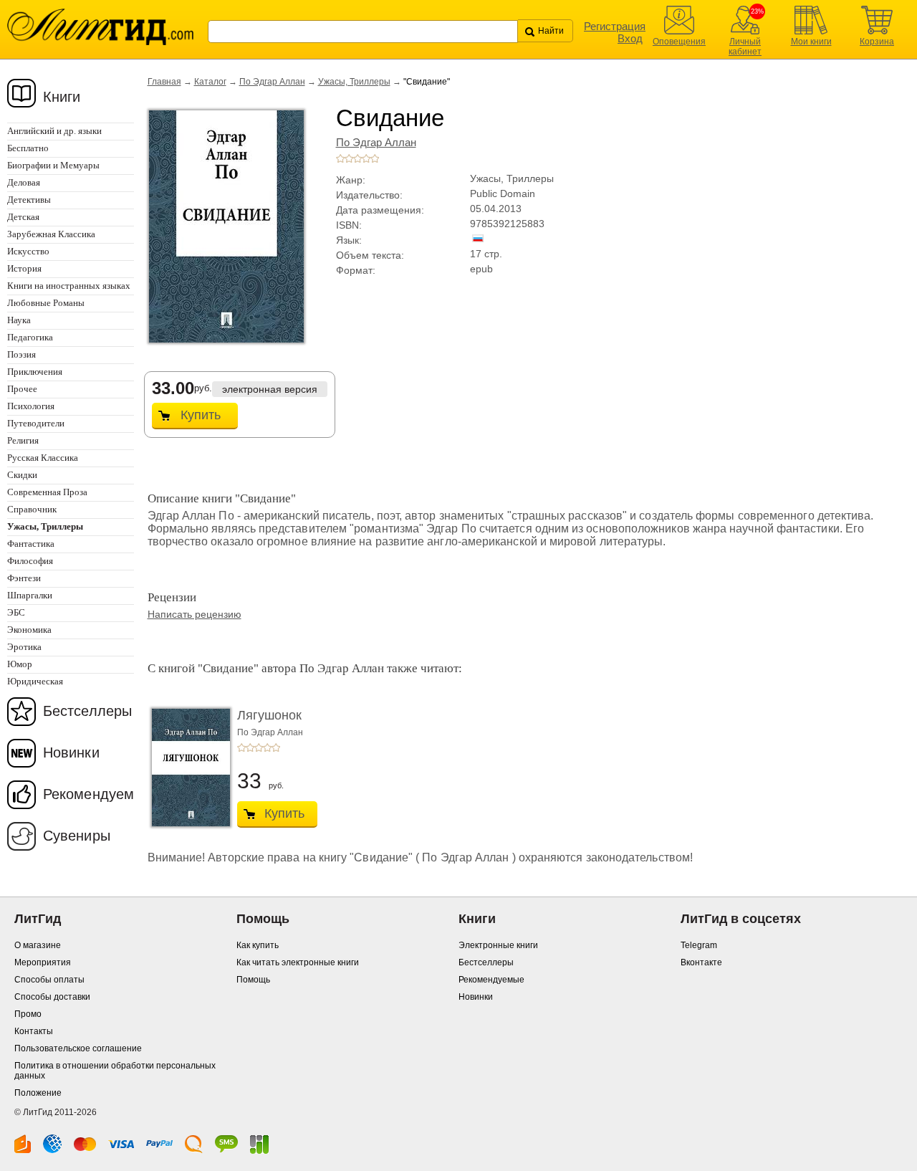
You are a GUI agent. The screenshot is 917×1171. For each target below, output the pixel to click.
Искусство (28, 251)
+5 (374, 158)
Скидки (22, 474)
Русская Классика (42, 457)
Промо (28, 1014)
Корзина (877, 42)
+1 (340, 158)
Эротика (24, 646)
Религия (23, 440)
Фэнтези (24, 578)
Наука (19, 320)
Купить (201, 415)
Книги (62, 97)
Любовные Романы (46, 302)
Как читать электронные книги (297, 962)
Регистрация (614, 26)
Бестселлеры (87, 711)
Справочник (32, 509)
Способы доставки (52, 997)
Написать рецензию (194, 614)
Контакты (33, 1031)
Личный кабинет (745, 47)
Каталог (210, 82)
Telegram (699, 945)
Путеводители (35, 423)
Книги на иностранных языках (68, 285)
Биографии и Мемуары (53, 165)
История (24, 268)
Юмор (19, 664)
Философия (30, 560)
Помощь (253, 980)
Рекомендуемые (491, 980)
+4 (366, 158)
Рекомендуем (88, 794)
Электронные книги (498, 945)
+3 (357, 158)
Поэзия (21, 354)
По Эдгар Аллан (272, 82)
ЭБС (16, 612)
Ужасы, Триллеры (354, 82)
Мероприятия (42, 962)
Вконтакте (701, 962)
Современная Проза (47, 492)
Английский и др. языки (54, 130)
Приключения (34, 371)
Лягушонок (269, 715)
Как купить (257, 945)
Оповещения (679, 42)
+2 (349, 158)
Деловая (23, 182)
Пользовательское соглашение (78, 1048)
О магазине (37, 945)
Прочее (22, 388)
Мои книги (811, 42)
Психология (30, 406)
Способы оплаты (49, 980)
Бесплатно (28, 148)
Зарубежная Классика (51, 234)
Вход (630, 38)
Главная (164, 82)
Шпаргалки (29, 595)
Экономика (29, 629)
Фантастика (30, 543)
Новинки (71, 752)
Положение (38, 1093)
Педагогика (30, 337)
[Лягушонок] (187, 767)
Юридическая (35, 681)
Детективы (29, 199)
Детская (23, 216)
